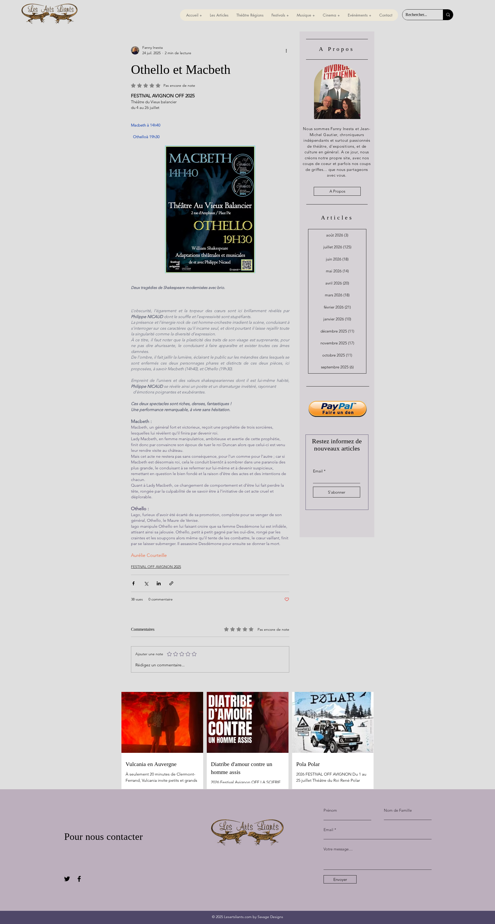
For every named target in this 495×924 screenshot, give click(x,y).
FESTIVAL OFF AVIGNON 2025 (156, 566)
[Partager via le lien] (171, 583)
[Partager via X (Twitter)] (146, 583)
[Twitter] (67, 879)
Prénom (330, 810)
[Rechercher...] (448, 15)
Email (318, 471)
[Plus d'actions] (286, 50)
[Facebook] (79, 879)
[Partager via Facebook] (133, 583)
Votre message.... (338, 849)
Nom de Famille (398, 810)
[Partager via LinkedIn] (158, 583)
